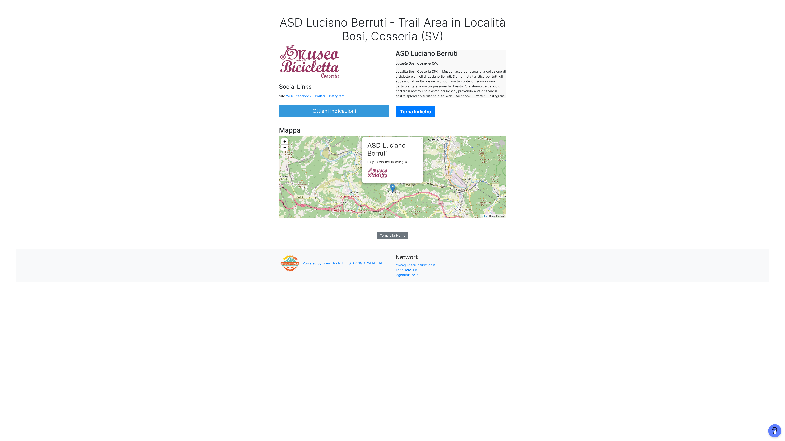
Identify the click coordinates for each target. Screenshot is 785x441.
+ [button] (284, 141)
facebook (303, 96)
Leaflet (484, 215)
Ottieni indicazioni (334, 111)
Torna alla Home (392, 235)
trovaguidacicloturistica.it (415, 265)
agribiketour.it (406, 270)
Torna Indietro (415, 111)
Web (289, 96)
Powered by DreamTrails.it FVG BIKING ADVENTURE (343, 263)
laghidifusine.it (407, 275)
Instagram (336, 96)
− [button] (284, 147)
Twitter (320, 96)
